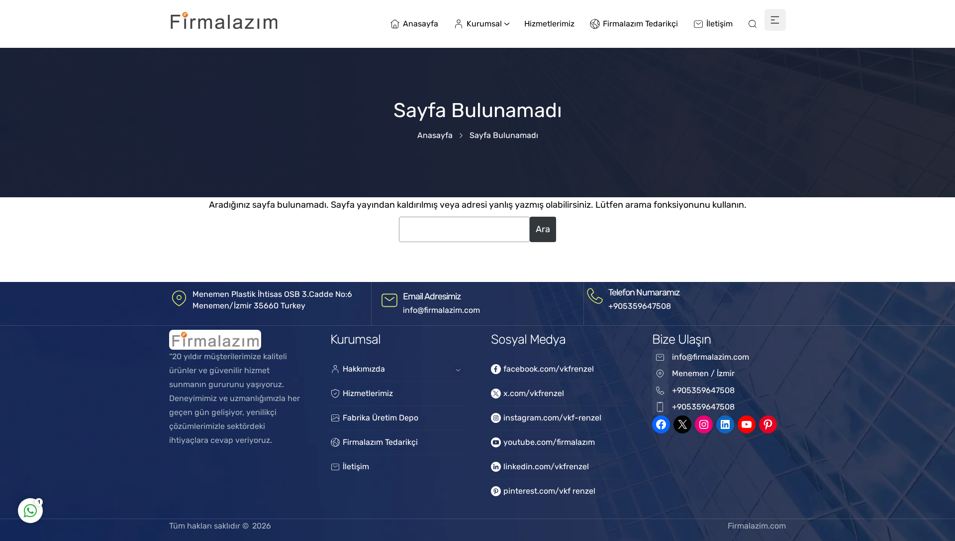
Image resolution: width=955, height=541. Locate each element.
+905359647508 (639, 306)
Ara (543, 229)
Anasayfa (435, 135)
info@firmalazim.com (441, 310)
